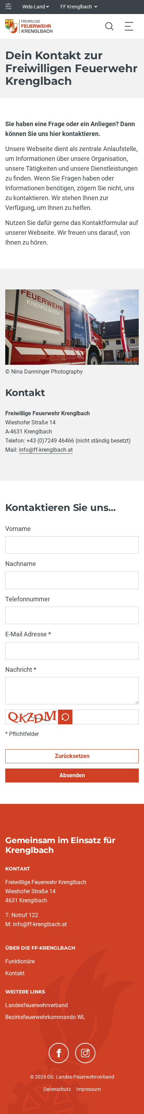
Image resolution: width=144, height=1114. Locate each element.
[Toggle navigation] (129, 26)
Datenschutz (57, 1089)
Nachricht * (20, 669)
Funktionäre (20, 961)
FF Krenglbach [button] (76, 6)
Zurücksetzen (72, 756)
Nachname (20, 563)
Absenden (72, 775)
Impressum (88, 1089)
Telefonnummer (27, 599)
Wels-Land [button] (33, 6)
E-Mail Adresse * (28, 634)
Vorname (18, 528)
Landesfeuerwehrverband (36, 1005)
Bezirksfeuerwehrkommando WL (45, 1017)
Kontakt (14, 973)
